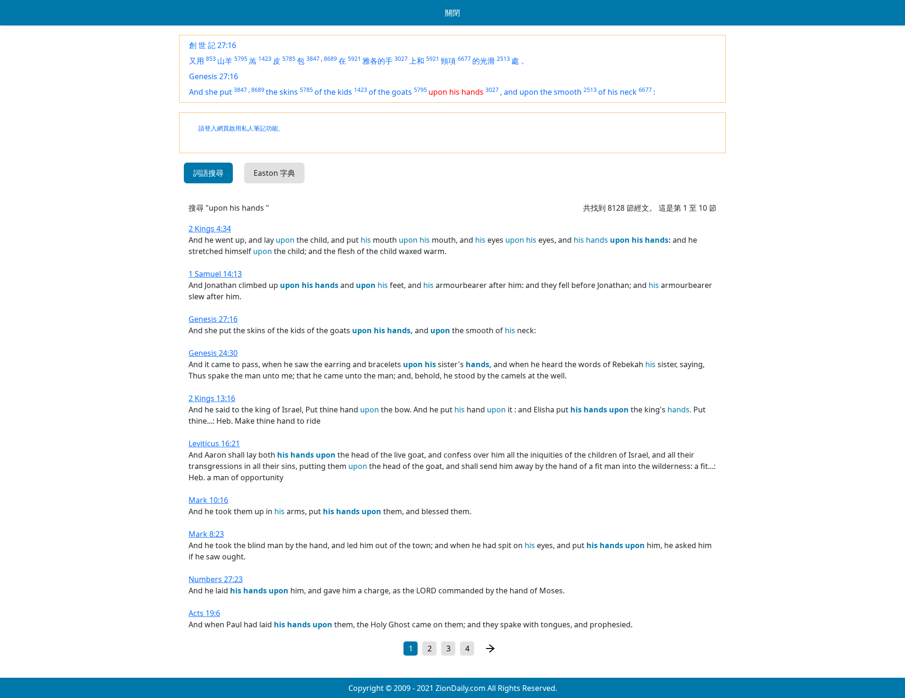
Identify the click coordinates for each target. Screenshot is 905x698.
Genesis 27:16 (213, 76)
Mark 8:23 (206, 534)
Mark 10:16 (208, 500)
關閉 (452, 13)
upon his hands (456, 92)
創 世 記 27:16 (212, 45)
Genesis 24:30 (213, 353)
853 (211, 59)
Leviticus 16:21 (214, 443)
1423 (265, 59)
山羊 (224, 61)
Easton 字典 (274, 173)
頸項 (448, 61)
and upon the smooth (543, 92)
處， (519, 61)
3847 (313, 59)
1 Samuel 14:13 (215, 274)
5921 (354, 59)
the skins (282, 92)
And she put (210, 92)
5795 (240, 59)
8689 (330, 59)
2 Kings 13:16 (212, 398)
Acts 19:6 (204, 613)
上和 (416, 61)
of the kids (333, 92)
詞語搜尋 (208, 173)
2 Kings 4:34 (210, 228)
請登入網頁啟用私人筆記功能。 (241, 128)
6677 (464, 59)
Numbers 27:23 (216, 579)
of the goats (390, 92)
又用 (196, 61)
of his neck (617, 92)
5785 (289, 59)
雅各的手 (377, 61)
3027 (401, 59)
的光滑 (483, 61)
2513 (503, 59)
